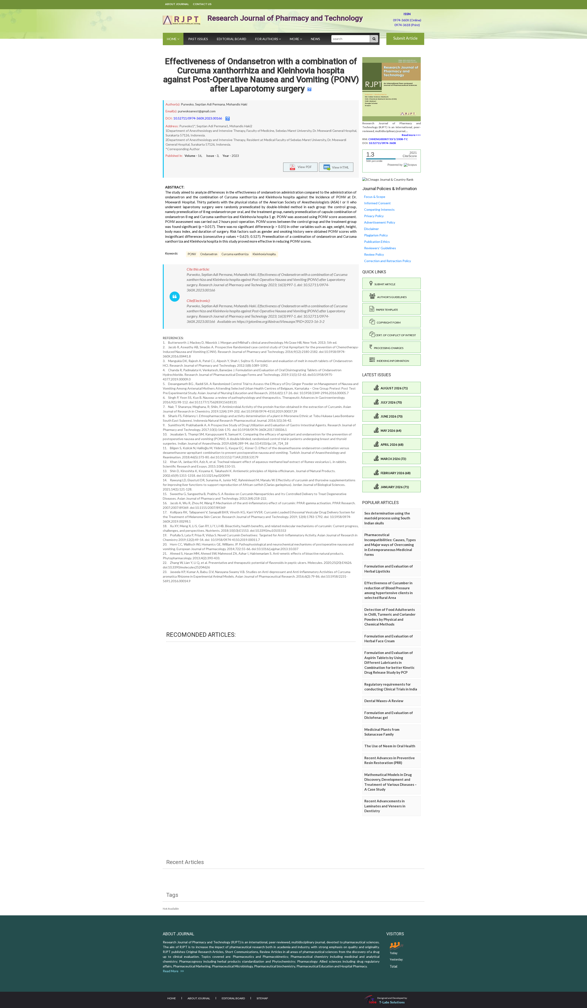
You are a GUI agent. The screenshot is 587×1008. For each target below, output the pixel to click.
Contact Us (202, 4)
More (295, 39)
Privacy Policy (374, 216)
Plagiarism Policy (376, 235)
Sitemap (262, 998)
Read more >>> (411, 135)
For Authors (267, 39)
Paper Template (386, 309)
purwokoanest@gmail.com (197, 111)
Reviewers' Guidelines (380, 248)
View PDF (304, 167)
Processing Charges (387, 348)
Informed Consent (377, 203)
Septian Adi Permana (210, 104)
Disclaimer (371, 229)
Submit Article (405, 38)
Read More (171, 971)
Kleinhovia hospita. (264, 254)
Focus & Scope (374, 197)
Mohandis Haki (236, 104)
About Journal (177, 4)
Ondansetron (208, 254)
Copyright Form (388, 322)
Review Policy (374, 254)
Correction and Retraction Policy (387, 261)
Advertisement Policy (379, 222)
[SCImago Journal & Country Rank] (387, 179)
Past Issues (198, 39)
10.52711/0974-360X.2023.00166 (197, 118)
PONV (192, 254)
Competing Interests (379, 209)
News (315, 39)
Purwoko (187, 104)
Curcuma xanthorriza (235, 254)
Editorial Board (231, 39)
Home (172, 39)
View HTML (340, 167)
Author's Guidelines (391, 297)
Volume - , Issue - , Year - (212, 156)
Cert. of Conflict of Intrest (395, 335)
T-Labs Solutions (392, 1002)
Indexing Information (392, 361)
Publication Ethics (377, 242)
